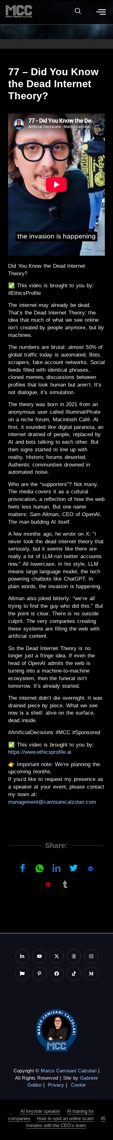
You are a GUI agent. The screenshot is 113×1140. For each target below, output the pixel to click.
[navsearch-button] (74, 12)
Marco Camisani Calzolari (68, 1070)
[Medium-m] (91, 973)
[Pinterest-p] (39, 973)
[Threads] (74, 956)
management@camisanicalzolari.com (52, 802)
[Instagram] (91, 956)
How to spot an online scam (65, 1118)
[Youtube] (39, 956)
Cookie (78, 1085)
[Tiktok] (74, 973)
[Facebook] (57, 973)
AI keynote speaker (40, 1111)
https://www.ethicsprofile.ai (39, 752)
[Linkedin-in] (22, 956)
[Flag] (22, 973)
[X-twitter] (57, 956)
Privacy (56, 1085)
